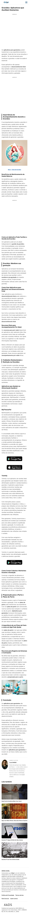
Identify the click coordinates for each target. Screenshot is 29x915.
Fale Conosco (5, 898)
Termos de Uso (19, 895)
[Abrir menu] (26, 2)
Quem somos (14, 898)
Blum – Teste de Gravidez (14, 169)
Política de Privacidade (8, 895)
